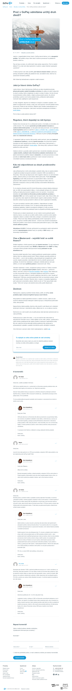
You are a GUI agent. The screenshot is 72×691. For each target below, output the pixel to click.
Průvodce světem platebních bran (39, 679)
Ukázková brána (6, 676)
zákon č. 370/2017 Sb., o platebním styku (46, 130)
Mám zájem (65, 3)
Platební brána (6, 668)
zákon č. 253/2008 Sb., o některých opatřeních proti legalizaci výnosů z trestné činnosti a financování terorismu (35, 132)
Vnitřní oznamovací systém (38, 678)
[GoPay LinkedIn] (59, 674)
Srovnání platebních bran (8, 678)
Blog (33, 674)
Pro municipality (6, 674)
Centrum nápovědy (36, 668)
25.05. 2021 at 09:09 (27, 587)
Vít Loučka (21, 563)
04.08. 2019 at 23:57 (23, 444)
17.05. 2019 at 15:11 (23, 378)
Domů (10, 7)
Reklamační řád (35, 671)
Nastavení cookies (25, 688)
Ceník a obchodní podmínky (38, 670)
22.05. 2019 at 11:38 (27, 409)
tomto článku (16, 110)
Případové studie (36, 673)
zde (49, 329)
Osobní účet (5, 673)
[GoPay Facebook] (54, 674)
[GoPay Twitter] (56, 674)
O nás (21, 668)
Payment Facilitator (34, 271)
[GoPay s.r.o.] (7, 3)
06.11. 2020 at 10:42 (27, 515)
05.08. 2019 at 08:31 (27, 462)
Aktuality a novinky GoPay (19, 7)
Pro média (22, 670)
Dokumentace (35, 676)
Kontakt (21, 673)
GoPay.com (5, 7)
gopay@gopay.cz (59, 670)
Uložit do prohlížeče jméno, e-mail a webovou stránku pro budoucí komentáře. (36, 652)
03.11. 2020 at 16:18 (23, 491)
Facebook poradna (59, 671)
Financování (5, 670)
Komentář (16, 636)
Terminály (5, 671)
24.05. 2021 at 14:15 (23, 565)
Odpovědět (56, 377)
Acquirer (45, 271)
